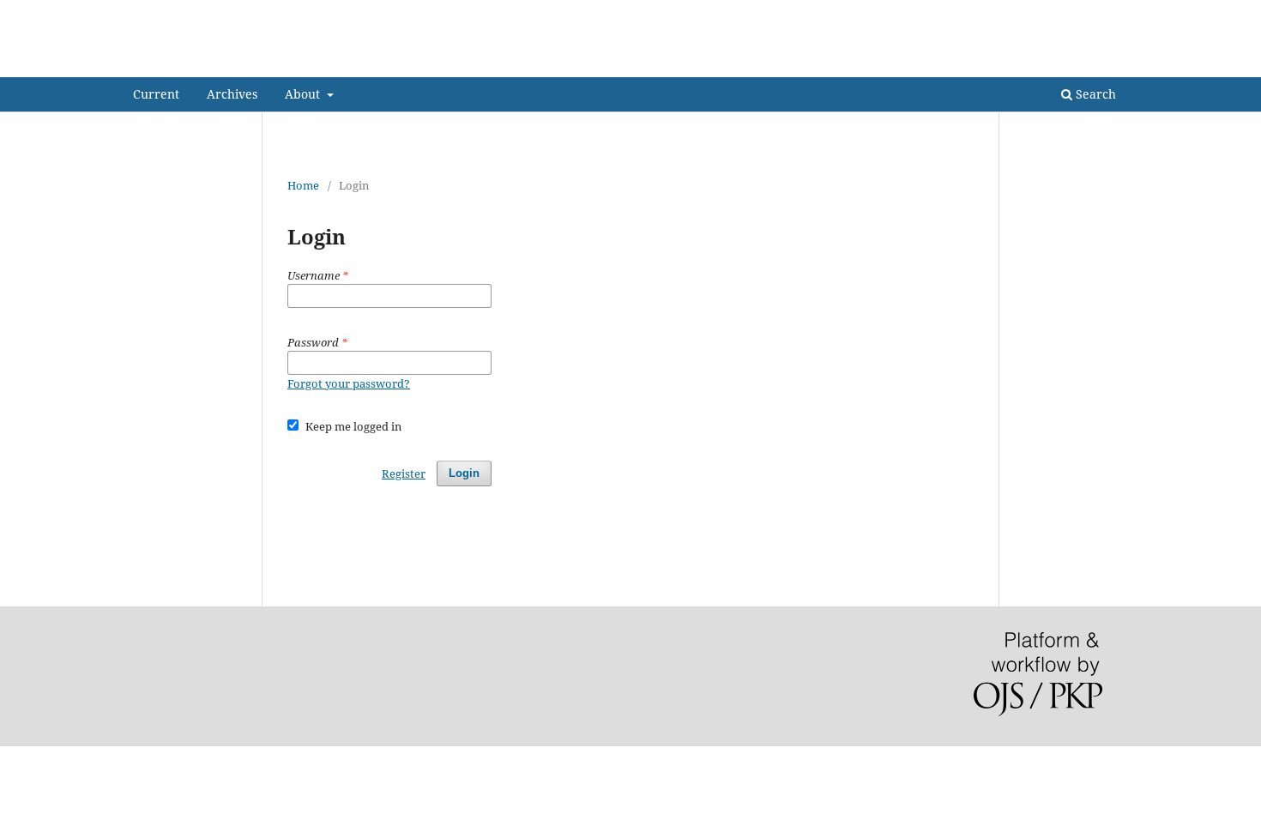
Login (1113, 13)
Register (1056, 13)
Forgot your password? (348, 383)
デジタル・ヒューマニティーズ (282, 64)
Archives (232, 94)
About (304, 94)
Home (303, 185)
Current (156, 94)
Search (1094, 94)
